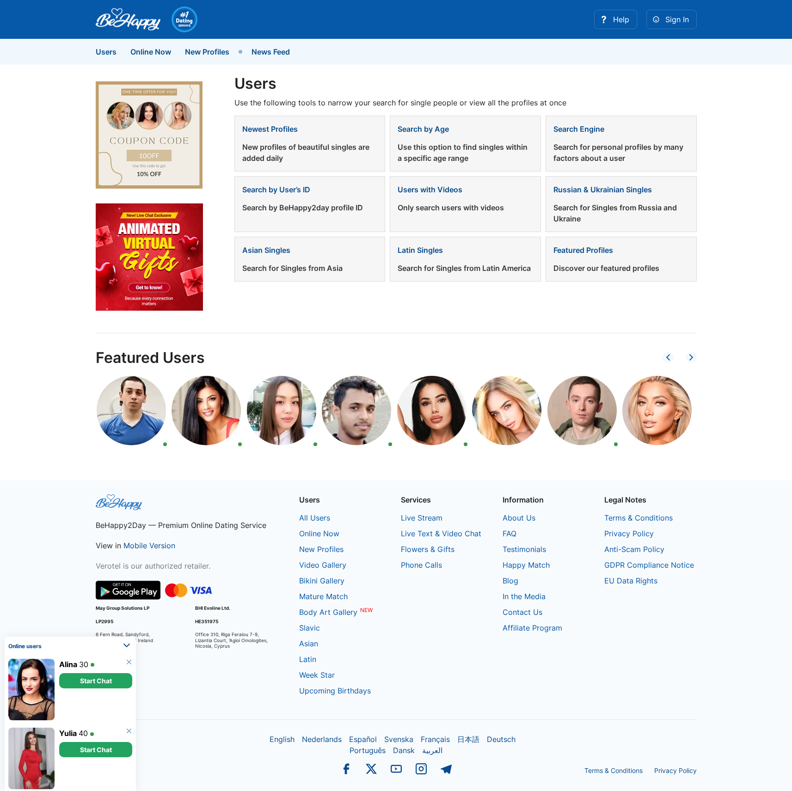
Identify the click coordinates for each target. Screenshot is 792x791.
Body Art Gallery (328, 612)
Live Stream (421, 517)
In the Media (524, 596)
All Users (314, 517)
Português (368, 750)
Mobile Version (149, 545)
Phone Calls (421, 565)
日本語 (468, 739)
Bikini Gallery (321, 580)
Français (435, 739)
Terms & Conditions (638, 517)
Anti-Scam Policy (634, 549)
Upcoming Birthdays (335, 690)
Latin (307, 659)
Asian (308, 643)
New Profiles (207, 51)
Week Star (317, 675)
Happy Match (526, 565)
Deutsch (501, 739)
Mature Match (323, 596)
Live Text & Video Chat (441, 533)
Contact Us (522, 612)
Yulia (68, 731)
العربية (432, 750)
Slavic (309, 627)
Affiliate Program (532, 627)
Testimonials (524, 549)
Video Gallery (322, 565)
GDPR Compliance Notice (649, 565)
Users (106, 51)
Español (363, 739)
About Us (519, 517)
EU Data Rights (630, 580)
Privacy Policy (629, 533)
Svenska (398, 739)
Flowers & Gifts (427, 549)
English (282, 739)
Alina (68, 662)
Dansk (404, 750)
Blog (510, 580)
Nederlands (322, 739)
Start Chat (96, 679)
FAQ (509, 533)
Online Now (150, 51)
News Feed (271, 51)
